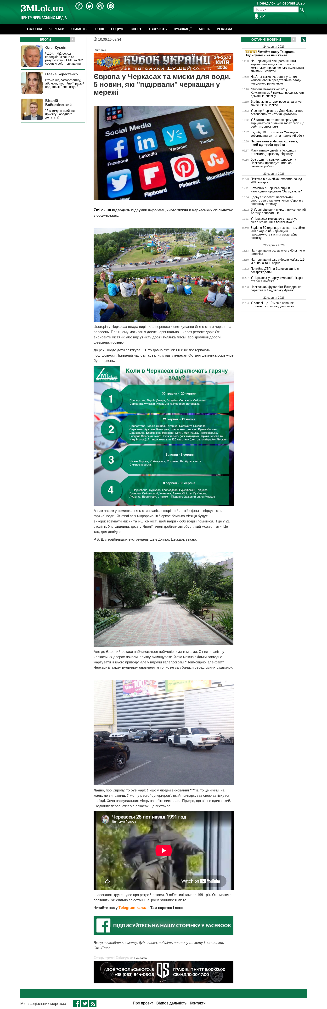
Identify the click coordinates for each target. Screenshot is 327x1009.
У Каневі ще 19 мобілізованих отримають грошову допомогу (272, 304)
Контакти (198, 1003)
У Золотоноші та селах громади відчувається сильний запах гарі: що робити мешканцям (277, 123)
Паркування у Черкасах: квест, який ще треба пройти (274, 143)
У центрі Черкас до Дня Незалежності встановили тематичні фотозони (278, 112)
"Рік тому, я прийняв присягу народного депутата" (60, 114)
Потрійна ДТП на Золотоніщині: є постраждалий (275, 270)
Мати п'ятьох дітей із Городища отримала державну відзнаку (273, 152)
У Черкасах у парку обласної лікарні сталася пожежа (277, 279)
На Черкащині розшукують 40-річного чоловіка (278, 252)
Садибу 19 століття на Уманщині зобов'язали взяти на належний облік (277, 134)
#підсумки (124, 958)
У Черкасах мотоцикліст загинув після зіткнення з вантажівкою (274, 220)
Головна (34, 29)
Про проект (143, 1003)
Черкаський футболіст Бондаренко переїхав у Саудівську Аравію (276, 288)
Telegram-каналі (133, 908)
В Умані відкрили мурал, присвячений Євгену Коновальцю (278, 211)
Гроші (99, 29)
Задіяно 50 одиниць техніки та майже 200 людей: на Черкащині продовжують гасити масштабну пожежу (278, 233)
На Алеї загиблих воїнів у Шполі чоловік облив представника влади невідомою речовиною (276, 80)
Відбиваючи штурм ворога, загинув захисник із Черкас (276, 103)
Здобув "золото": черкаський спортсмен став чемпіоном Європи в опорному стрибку (277, 201)
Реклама (224, 29)
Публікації (183, 29)
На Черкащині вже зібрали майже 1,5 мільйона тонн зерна (277, 261)
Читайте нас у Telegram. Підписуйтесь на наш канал (270, 53)
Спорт (136, 29)
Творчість (158, 29)
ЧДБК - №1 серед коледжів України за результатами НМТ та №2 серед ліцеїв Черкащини (64, 58)
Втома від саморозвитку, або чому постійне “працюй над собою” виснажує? (64, 83)
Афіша (204, 29)
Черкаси (56, 29)
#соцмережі (104, 958)
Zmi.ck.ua (102, 210)
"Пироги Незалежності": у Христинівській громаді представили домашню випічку (277, 93)
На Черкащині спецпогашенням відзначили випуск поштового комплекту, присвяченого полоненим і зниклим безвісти (278, 66)
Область (78, 29)
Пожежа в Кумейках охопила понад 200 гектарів (276, 180)
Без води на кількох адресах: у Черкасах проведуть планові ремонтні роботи (273, 163)
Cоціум (117, 29)
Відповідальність (171, 1003)
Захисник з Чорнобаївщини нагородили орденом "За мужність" (276, 189)
